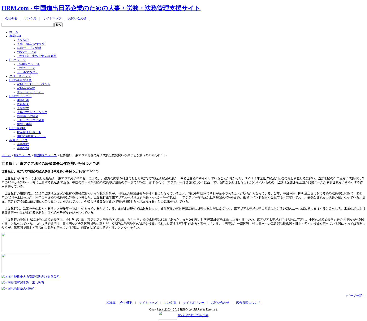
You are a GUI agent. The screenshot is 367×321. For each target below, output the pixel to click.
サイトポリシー (193, 302)
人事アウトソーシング (32, 112)
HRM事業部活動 (20, 80)
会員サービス (18, 140)
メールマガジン (27, 72)
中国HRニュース (28, 64)
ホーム (13, 32)
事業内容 (15, 36)
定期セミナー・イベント (33, 84)
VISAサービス (26, 52)
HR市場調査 (17, 128)
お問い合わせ (77, 18)
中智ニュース (26, 68)
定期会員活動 (26, 88)
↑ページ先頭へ (355, 295)
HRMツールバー (20, 96)
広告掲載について (248, 302)
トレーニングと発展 (30, 120)
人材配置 (23, 108)
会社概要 (11, 18)
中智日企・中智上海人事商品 (37, 56)
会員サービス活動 (29, 48)
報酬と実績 (24, 124)
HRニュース (17, 60)
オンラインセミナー (30, 92)
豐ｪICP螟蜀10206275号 (193, 315)
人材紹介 (23, 40)
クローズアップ (20, 76)
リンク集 (30, 18)
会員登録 (23, 148)
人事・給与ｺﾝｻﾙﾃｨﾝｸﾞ (31, 44)
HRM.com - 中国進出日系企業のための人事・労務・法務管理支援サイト (101, 8)
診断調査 (23, 104)
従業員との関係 (27, 116)
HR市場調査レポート (31, 136)
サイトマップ (52, 18)
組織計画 (23, 100)
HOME (111, 302)
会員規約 (23, 144)
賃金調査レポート (29, 132)
